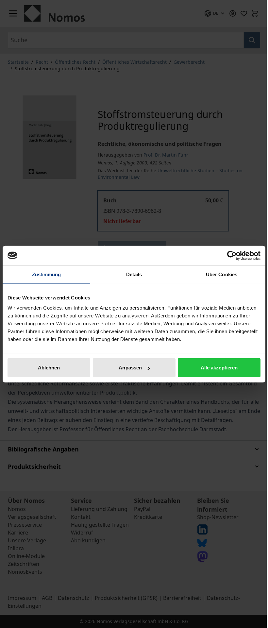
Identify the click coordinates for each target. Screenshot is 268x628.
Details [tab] (134, 274)
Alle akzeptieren (219, 367)
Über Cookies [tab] (221, 274)
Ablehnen (49, 367)
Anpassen (130, 367)
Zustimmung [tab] (46, 274)
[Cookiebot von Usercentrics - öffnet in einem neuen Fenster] (231, 255)
